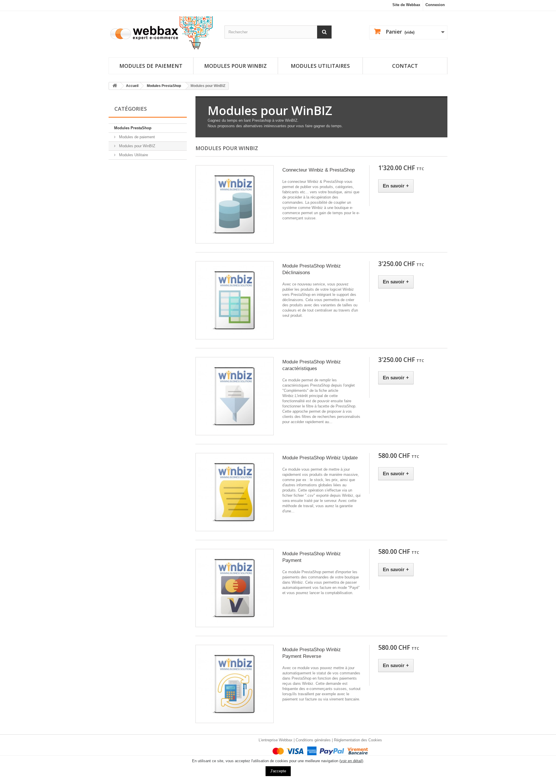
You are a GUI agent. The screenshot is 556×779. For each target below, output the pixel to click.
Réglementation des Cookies (358, 740)
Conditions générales (313, 740)
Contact (405, 65)
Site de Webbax (406, 5)
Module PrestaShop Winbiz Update (320, 458)
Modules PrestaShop (132, 128)
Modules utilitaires (320, 65)
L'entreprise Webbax (275, 740)
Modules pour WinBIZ (136, 146)
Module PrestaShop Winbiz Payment (311, 557)
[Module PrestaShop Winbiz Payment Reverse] (234, 684)
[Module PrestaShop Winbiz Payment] (234, 588)
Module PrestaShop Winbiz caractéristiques (311, 365)
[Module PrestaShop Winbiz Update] (234, 492)
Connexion (435, 5)
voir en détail (351, 761)
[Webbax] (162, 32)
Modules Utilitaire (133, 155)
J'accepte (278, 771)
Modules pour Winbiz (235, 65)
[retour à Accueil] (114, 86)
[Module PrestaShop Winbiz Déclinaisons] (234, 300)
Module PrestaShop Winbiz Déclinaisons (311, 269)
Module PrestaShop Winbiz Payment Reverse (311, 653)
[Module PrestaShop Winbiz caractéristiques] (234, 396)
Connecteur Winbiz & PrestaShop (318, 170)
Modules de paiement (150, 65)
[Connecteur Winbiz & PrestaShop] (234, 204)
